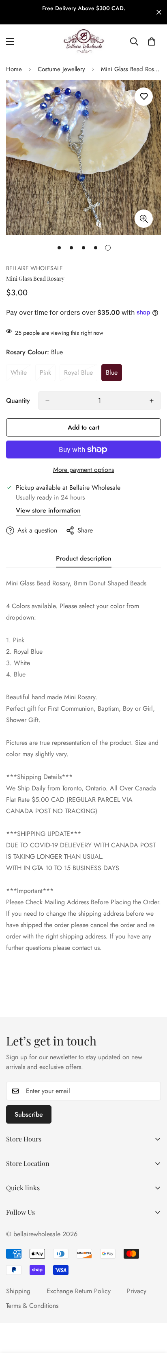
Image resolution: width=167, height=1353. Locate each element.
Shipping (18, 1291)
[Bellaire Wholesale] (83, 41)
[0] (151, 41)
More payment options (83, 469)
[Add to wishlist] (144, 96)
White (21, 375)
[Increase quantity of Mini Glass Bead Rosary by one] (152, 401)
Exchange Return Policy (79, 1291)
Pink (48, 375)
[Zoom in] (144, 218)
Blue (114, 375)
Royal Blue (80, 375)
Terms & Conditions (32, 1305)
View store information (48, 510)
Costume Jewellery (61, 69)
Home (14, 69)
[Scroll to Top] (152, 1310)
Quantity (18, 400)
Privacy (136, 1291)
